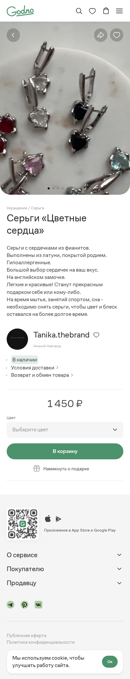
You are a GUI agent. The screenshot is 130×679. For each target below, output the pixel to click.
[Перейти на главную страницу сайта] (20, 10)
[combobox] (65, 429)
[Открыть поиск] (79, 11)
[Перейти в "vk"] (39, 605)
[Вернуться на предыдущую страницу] (13, 35)
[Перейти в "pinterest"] (25, 605)
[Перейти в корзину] (106, 11)
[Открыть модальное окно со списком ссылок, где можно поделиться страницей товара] (101, 35)
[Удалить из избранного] (116, 35)
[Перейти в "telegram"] (11, 605)
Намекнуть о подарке (66, 468)
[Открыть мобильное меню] (119, 11)
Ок (109, 661)
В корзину (65, 451)
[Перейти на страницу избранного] (92, 11)
